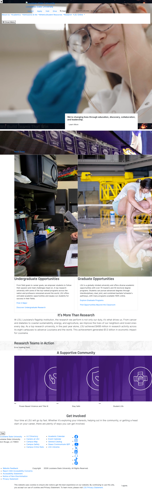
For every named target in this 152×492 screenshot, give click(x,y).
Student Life (118, 406)
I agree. (124, 485)
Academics (16, 15)
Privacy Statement (10, 479)
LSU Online (78, 15)
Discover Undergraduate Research (31, 307)
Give (55, 11)
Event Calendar (54, 439)
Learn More (73, 124)
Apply (39, 11)
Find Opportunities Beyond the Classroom (97, 305)
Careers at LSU (32, 439)
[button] (76, 437)
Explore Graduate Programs (91, 300)
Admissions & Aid (30, 15)
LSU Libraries (54, 447)
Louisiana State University (39, 6)
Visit (47, 11)
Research (68, 15)
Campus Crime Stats (35, 447)
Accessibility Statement (13, 473)
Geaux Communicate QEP (59, 444)
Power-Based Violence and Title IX (33, 406)
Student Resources (54, 15)
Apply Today (19, 151)
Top (2, 433)
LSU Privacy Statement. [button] (93, 487)
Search (65, 11)
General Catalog (55, 441)
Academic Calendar (56, 436)
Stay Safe (76, 406)
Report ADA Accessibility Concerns (17, 471)
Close (94, 11)
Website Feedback (10, 468)
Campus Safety (32, 444)
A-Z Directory (32, 436)
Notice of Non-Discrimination (15, 476)
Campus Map (32, 441)
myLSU (31, 11)
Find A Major (22, 303)
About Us (6, 15)
